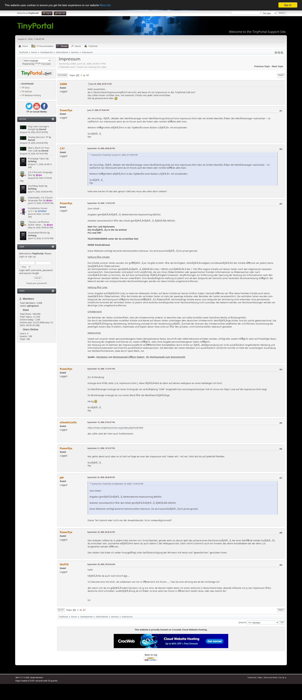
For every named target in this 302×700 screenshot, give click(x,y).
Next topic (277, 66)
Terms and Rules (270, 677)
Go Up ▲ (283, 677)
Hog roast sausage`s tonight (38, 128)
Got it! (287, 5)
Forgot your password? (36, 283)
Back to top (151, 654)
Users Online (30, 329)
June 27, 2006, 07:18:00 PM (98, 110)
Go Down (62, 75)
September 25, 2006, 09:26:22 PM (101, 532)
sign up (32, 256)
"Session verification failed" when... (38, 223)
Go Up (61, 610)
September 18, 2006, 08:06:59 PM (101, 148)
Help (260, 677)
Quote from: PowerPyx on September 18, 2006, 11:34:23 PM (117, 483)
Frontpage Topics (37, 158)
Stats (22, 291)
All (87, 75)
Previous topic (262, 66)
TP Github (26, 91)
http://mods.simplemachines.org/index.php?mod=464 (115, 427)
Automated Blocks (37, 232)
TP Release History (31, 95)
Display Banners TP (38, 137)
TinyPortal (251, 677)
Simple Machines (36, 677)
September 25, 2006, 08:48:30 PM (101, 477)
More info (105, 5)
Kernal (42, 129)
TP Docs (25, 87)
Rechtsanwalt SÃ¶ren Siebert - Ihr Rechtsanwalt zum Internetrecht (149, 357)
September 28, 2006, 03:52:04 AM (101, 564)
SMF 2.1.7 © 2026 (22, 677)
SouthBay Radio (36, 185)
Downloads (27, 83)
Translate (46, 63)
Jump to (242, 622)
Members (28, 298)
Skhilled (42, 211)
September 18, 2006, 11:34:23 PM (101, 203)
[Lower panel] (279, 52)
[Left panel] (276, 52)
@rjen (39, 175)
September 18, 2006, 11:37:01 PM (101, 369)
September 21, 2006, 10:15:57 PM (101, 448)
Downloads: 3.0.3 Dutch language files (40, 199)
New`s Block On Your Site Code (39, 149)
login (21, 256)
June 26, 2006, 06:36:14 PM (101, 84)
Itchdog (32, 161)
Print (280, 75)
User (21, 246)
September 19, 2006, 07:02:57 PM (101, 422)
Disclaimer (102, 357)
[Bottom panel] (282, 52)
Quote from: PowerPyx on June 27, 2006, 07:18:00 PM (114, 155)
